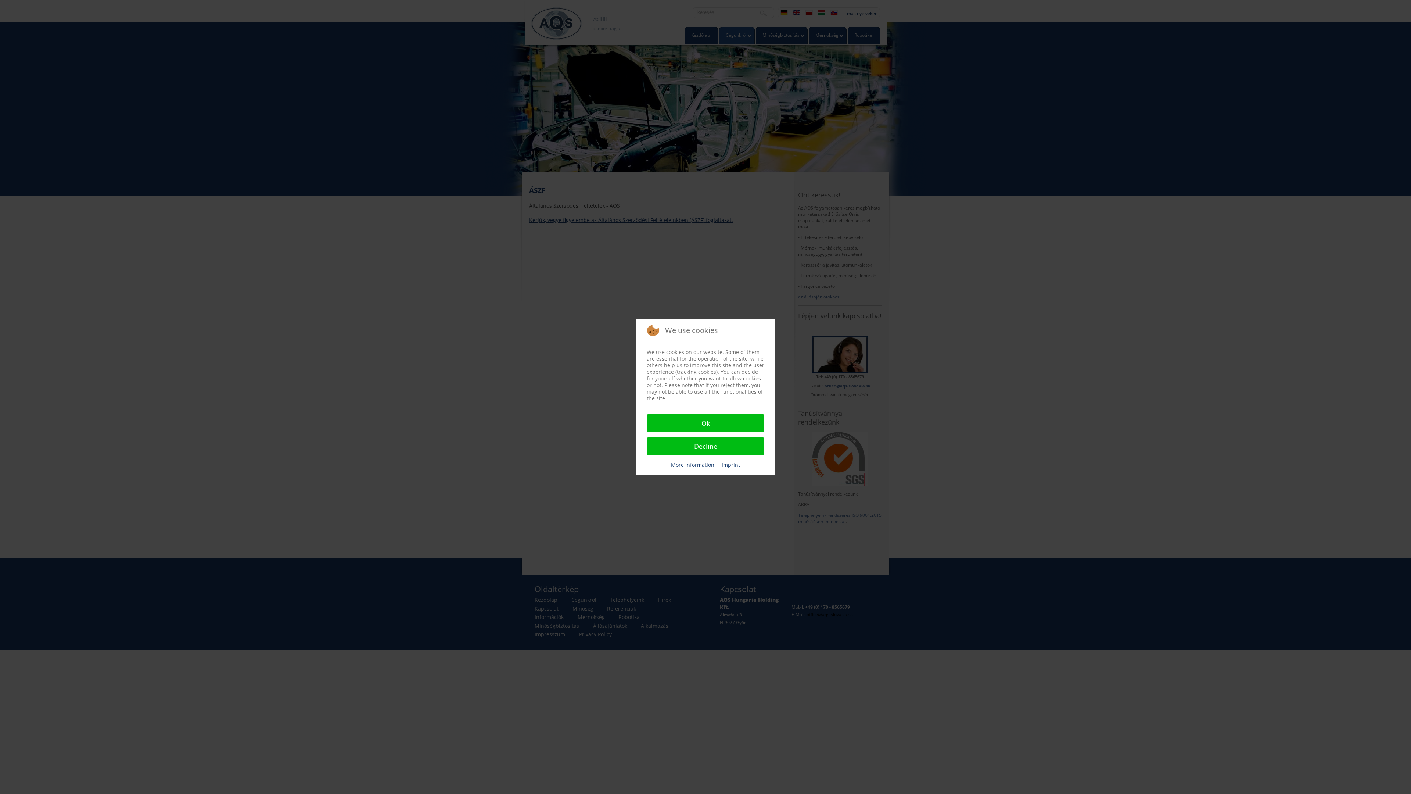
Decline (705, 446)
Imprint (731, 464)
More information (692, 464)
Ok (705, 423)
